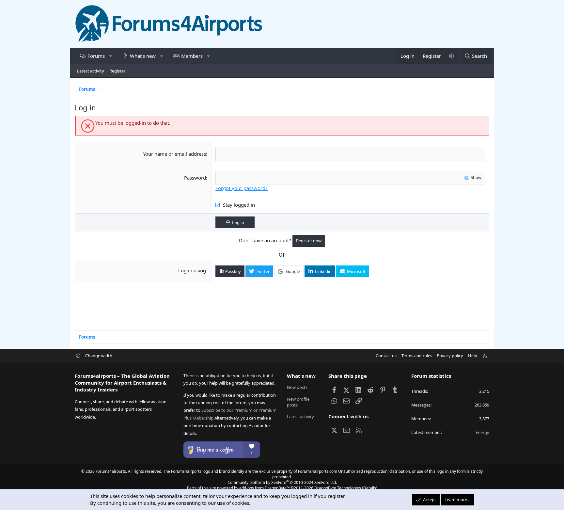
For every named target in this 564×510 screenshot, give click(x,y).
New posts (297, 387)
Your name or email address (174, 154)
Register (117, 71)
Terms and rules (416, 356)
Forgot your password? (241, 188)
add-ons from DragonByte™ (264, 488)
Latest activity (90, 71)
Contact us (386, 356)
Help (472, 356)
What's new (143, 56)
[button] (110, 56)
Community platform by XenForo (282, 482)
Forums (96, 56)
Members (192, 56)
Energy (482, 432)
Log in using (192, 270)
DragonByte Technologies (337, 488)
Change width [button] (98, 356)
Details (369, 488)
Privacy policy (450, 356)
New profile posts (298, 402)
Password (195, 177)
